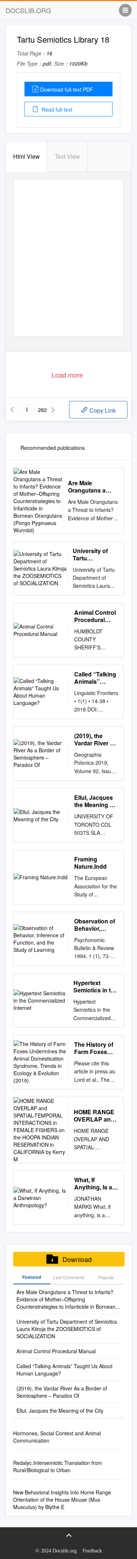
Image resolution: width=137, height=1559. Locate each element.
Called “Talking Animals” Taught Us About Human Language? (95, 678)
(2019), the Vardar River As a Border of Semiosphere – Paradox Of (96, 739)
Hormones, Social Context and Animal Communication (57, 1436)
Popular (106, 1277)
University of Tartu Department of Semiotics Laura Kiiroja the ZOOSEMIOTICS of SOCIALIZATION (95, 554)
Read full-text (56, 109)
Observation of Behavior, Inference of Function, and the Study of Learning (94, 925)
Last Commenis (68, 1277)
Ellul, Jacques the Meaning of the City (94, 801)
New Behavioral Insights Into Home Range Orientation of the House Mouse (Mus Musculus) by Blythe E (62, 1499)
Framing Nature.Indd (90, 863)
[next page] (52, 409)
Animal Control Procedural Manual (95, 616)
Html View (26, 156)
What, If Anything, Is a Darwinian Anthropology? (95, 1183)
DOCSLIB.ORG (28, 10)
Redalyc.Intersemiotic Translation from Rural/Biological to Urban (57, 1466)
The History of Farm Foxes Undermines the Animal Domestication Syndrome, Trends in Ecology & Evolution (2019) (94, 1048)
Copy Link (102, 410)
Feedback (92, 1551)
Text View (67, 156)
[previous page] (12, 409)
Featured (31, 1277)
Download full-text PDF (66, 89)
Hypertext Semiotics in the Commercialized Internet (95, 986)
